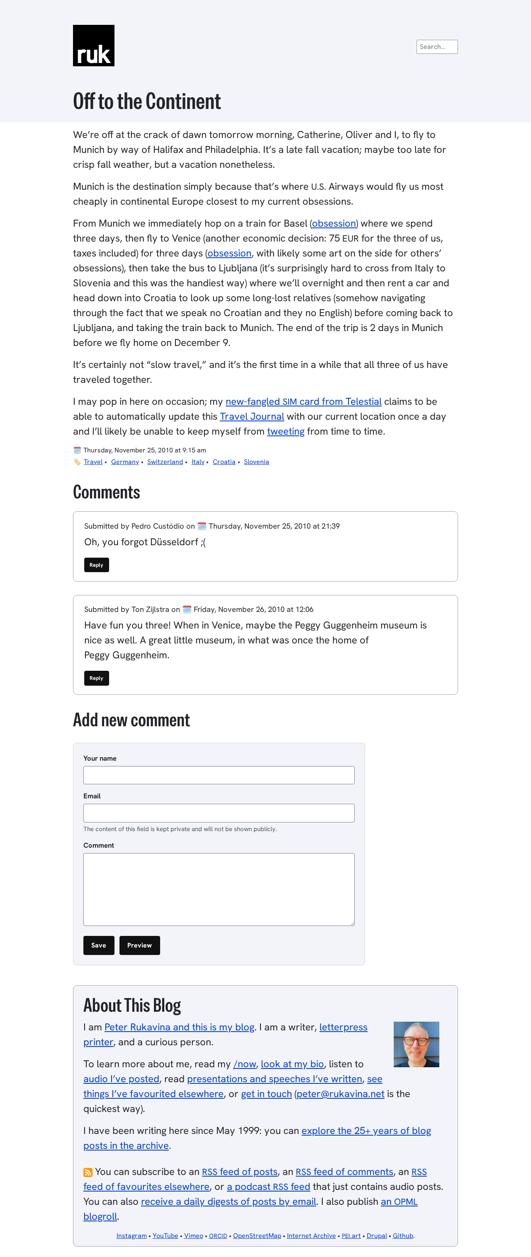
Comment (98, 845)
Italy (198, 461)
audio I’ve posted (121, 1078)
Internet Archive (311, 1235)
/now (245, 1063)
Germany (125, 461)
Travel (93, 461)
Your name (100, 758)
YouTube (165, 1235)
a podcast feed (268, 1186)
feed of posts (240, 1171)
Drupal (377, 1235)
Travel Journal (252, 416)
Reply (96, 564)
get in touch (266, 1093)
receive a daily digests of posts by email (228, 1201)
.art (351, 1235)
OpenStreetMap (257, 1235)
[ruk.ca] (265, 45)
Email (92, 795)
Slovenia (256, 461)
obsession (334, 223)
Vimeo (193, 1235)
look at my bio (292, 1063)
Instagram (132, 1235)
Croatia (224, 461)
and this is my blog (179, 1026)
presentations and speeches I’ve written (274, 1078)
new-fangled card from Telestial (304, 401)
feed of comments (344, 1171)
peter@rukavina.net (341, 1093)
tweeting (285, 431)
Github (403, 1235)
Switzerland (165, 461)
